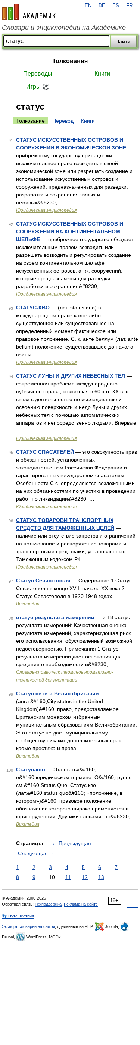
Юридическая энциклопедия (46, 210)
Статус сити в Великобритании (57, 693)
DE (102, 5)
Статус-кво (30, 769)
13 (101, 877)
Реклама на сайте (81, 904)
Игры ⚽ (38, 87)
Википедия (27, 604)
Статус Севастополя (43, 580)
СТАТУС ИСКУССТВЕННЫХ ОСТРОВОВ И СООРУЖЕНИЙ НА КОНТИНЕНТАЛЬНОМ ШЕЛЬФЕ (69, 231)
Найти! (123, 41)
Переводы (37, 73)
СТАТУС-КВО (33, 308)
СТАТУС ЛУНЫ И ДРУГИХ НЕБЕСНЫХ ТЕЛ (70, 376)
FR (129, 5)
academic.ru (29, 12)
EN (88, 5)
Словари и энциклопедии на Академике (64, 27)
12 (85, 877)
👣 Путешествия (18, 916)
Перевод (63, 121)
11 (68, 877)
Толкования (70, 61)
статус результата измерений (55, 617)
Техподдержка (48, 904)
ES (115, 5)
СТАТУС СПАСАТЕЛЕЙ (45, 452)
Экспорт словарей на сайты (28, 926)
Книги (102, 73)
